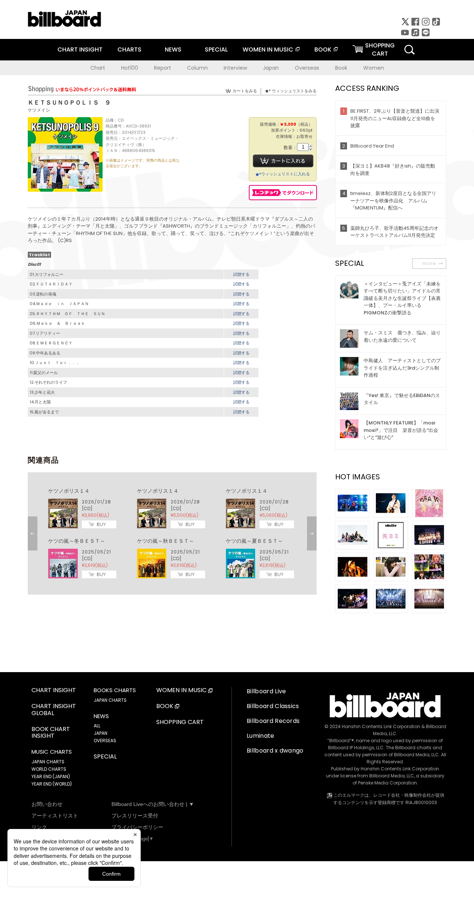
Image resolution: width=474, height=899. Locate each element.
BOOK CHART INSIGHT (50, 733)
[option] (172, 533)
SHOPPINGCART (380, 49)
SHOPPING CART (180, 722)
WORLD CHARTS (48, 769)
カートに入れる (283, 161)
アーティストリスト (54, 816)
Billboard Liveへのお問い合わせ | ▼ (152, 804)
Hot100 (129, 68)
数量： (290, 148)
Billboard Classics (273, 706)
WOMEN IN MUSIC (268, 49)
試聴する (241, 274)
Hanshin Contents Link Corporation (381, 726)
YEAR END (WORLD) (51, 784)
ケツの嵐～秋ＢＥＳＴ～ (165, 541)
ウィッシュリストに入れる (285, 174)
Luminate (260, 735)
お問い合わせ (47, 804)
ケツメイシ (39, 110)
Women (373, 68)
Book (341, 68)
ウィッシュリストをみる (294, 91)
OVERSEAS (105, 740)
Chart (97, 68)
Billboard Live (266, 691)
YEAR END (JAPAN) (50, 776)
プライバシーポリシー (137, 827)
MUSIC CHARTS (51, 751)
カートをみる (245, 91)
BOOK (322, 49)
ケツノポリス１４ (69, 491)
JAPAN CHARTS (47, 761)
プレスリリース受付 (134, 816)
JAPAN (100, 733)
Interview (235, 68)
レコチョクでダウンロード (283, 192)
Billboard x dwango (275, 750)
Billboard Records (273, 721)
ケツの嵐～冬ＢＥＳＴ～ (76, 541)
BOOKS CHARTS (115, 690)
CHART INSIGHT (80, 49)
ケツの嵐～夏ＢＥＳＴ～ (254, 541)
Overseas (307, 68)
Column (197, 68)
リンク (39, 827)
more (429, 263)
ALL (97, 726)
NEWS (173, 49)
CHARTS (129, 49)
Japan (271, 68)
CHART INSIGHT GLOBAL (53, 710)
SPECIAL (216, 49)
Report (162, 68)
